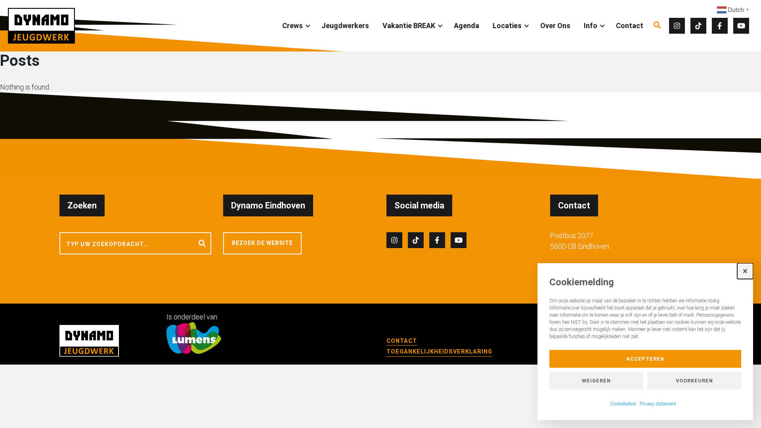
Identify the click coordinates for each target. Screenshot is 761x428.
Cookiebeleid (623, 404)
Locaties (507, 25)
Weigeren (596, 381)
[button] (745, 271)
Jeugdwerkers (345, 25)
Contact (629, 25)
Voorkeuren (694, 381)
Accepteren (645, 359)
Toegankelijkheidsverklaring (439, 351)
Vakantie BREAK (408, 25)
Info (590, 25)
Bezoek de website (262, 243)
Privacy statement (658, 404)
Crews (292, 25)
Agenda (466, 25)
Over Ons (555, 25)
